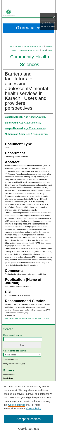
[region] (28, 408)
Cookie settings (16, 405)
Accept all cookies (28, 419)
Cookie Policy (33, 408)
